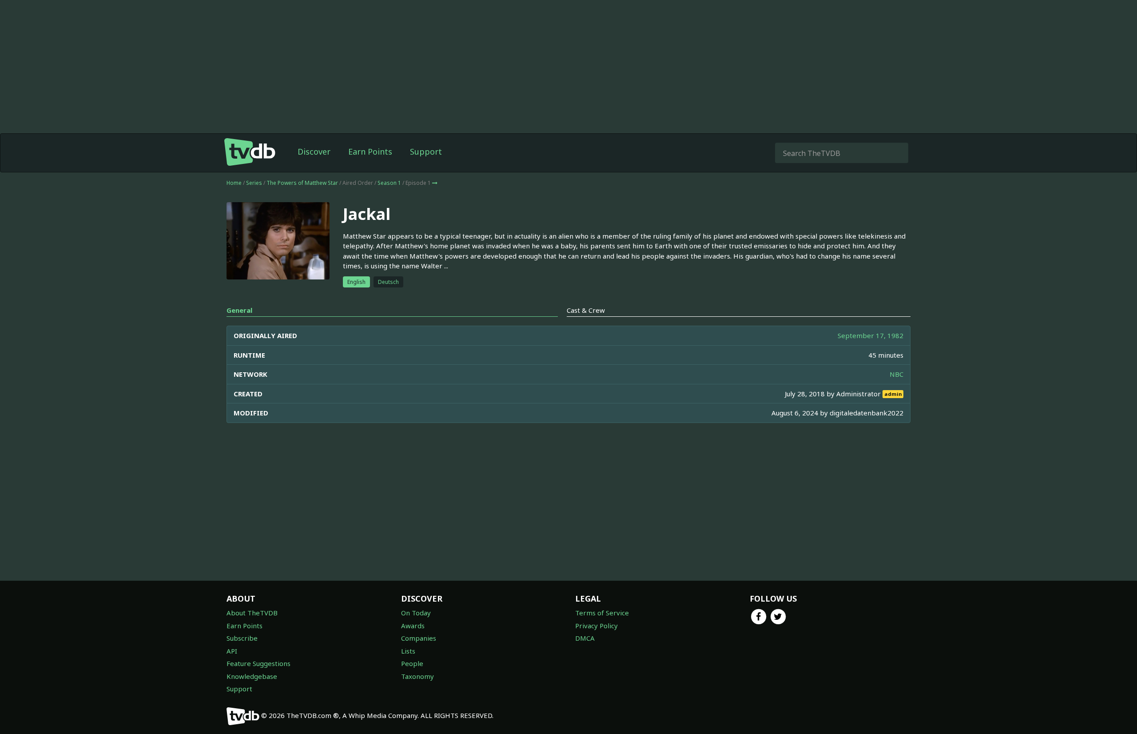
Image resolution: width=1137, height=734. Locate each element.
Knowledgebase (252, 676)
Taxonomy (417, 676)
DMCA (585, 638)
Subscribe (242, 638)
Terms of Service (602, 612)
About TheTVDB (252, 612)
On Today (416, 612)
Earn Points (370, 151)
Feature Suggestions (258, 663)
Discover (314, 151)
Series (254, 183)
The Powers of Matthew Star (302, 183)
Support (426, 151)
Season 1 (389, 183)
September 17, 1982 (870, 335)
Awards (413, 625)
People (412, 663)
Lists (408, 650)
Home (234, 183)
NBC (896, 374)
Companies (418, 638)
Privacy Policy (596, 625)
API (232, 650)
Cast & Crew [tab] (586, 310)
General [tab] (239, 310)
